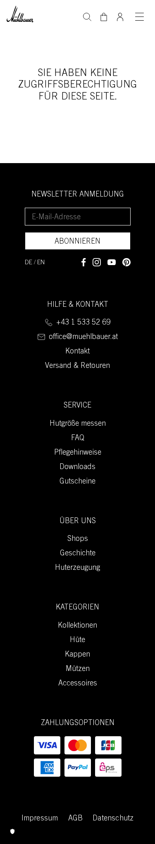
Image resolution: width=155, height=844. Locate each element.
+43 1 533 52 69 (83, 323)
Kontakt (77, 352)
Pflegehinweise (77, 453)
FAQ (77, 438)
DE (28, 263)
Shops (77, 539)
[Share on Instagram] (97, 262)
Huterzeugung (77, 568)
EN (41, 263)
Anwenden (87, 16)
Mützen (78, 669)
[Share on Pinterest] (126, 262)
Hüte (77, 640)
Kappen (77, 655)
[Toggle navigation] (139, 16)
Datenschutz (113, 819)
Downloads (77, 467)
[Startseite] (20, 13)
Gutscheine (77, 482)
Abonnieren (77, 242)
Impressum (39, 819)
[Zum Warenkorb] (103, 17)
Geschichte (77, 553)
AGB (75, 819)
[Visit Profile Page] (120, 14)
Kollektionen (77, 626)
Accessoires (77, 684)
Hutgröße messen (78, 424)
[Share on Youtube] (111, 262)
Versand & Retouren (77, 366)
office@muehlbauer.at (83, 337)
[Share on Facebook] (83, 262)
